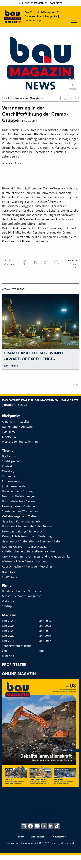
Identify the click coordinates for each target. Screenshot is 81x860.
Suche (25, 3)
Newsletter (55, 3)
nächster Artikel (73, 262)
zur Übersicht (9, 262)
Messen (38, 3)
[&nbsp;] (40, 62)
